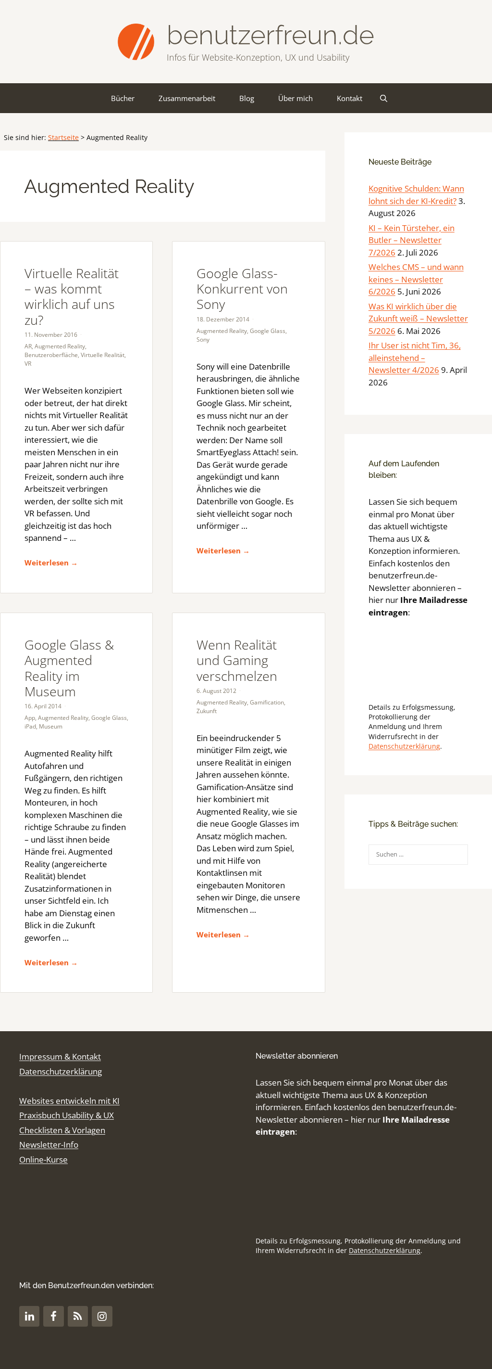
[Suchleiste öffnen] (383, 98)
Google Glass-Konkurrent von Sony (242, 288)
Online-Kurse (43, 1159)
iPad (30, 726)
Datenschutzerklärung (404, 746)
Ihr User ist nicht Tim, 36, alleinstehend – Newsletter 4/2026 (415, 357)
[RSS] (78, 1316)
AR (28, 346)
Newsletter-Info (48, 1144)
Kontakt (349, 98)
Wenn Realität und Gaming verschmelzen (237, 660)
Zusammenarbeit (187, 98)
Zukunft (207, 711)
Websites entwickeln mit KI (69, 1100)
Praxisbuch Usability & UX (66, 1115)
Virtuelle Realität (102, 355)
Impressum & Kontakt (60, 1056)
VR (28, 363)
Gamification (267, 702)
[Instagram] (102, 1316)
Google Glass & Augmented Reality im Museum (69, 668)
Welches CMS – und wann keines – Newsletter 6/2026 (416, 279)
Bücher (123, 98)
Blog (246, 98)
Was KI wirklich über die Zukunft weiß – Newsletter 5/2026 (418, 318)
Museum (50, 726)
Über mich (295, 98)
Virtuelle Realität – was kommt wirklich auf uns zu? (72, 296)
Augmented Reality (60, 346)
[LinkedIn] (29, 1316)
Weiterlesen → (51, 562)
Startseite (63, 137)
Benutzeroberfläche (51, 355)
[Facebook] (53, 1316)
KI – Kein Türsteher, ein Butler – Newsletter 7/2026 (412, 240)
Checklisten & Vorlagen (62, 1130)
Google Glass (267, 331)
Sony (203, 339)
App (30, 718)
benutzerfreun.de (270, 35)
